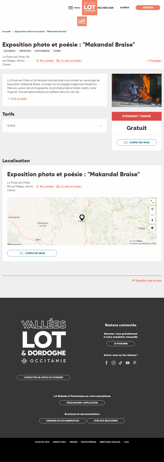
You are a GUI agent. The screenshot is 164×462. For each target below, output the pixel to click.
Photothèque (88, 442)
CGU (126, 442)
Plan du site (42, 442)
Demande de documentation (62, 420)
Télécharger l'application (82, 402)
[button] (106, 7)
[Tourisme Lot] (89, 7)
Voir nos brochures (106, 420)
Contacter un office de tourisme (43, 377)
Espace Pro (59, 442)
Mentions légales (110, 442)
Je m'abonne (121, 343)
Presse (73, 442)
